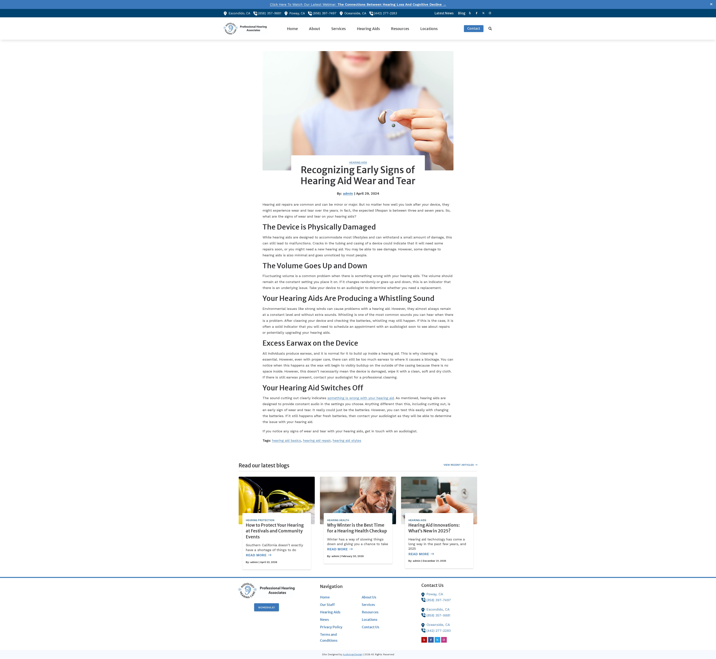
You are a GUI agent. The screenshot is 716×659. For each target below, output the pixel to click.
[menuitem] (444, 13)
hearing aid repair (317, 440)
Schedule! (266, 607)
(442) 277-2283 (385, 13)
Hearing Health (338, 520)
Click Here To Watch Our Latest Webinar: (358, 4)
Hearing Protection (260, 520)
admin (348, 193)
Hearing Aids (358, 162)
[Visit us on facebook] (476, 13)
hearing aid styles (347, 440)
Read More (256, 555)
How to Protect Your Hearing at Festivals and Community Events (275, 531)
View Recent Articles (459, 464)
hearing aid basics (286, 440)
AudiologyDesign (352, 654)
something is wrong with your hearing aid (360, 398)
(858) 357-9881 (269, 13)
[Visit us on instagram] (490, 13)
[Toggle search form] (490, 28)
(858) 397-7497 (324, 13)
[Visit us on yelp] (470, 13)
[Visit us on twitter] (483, 13)
